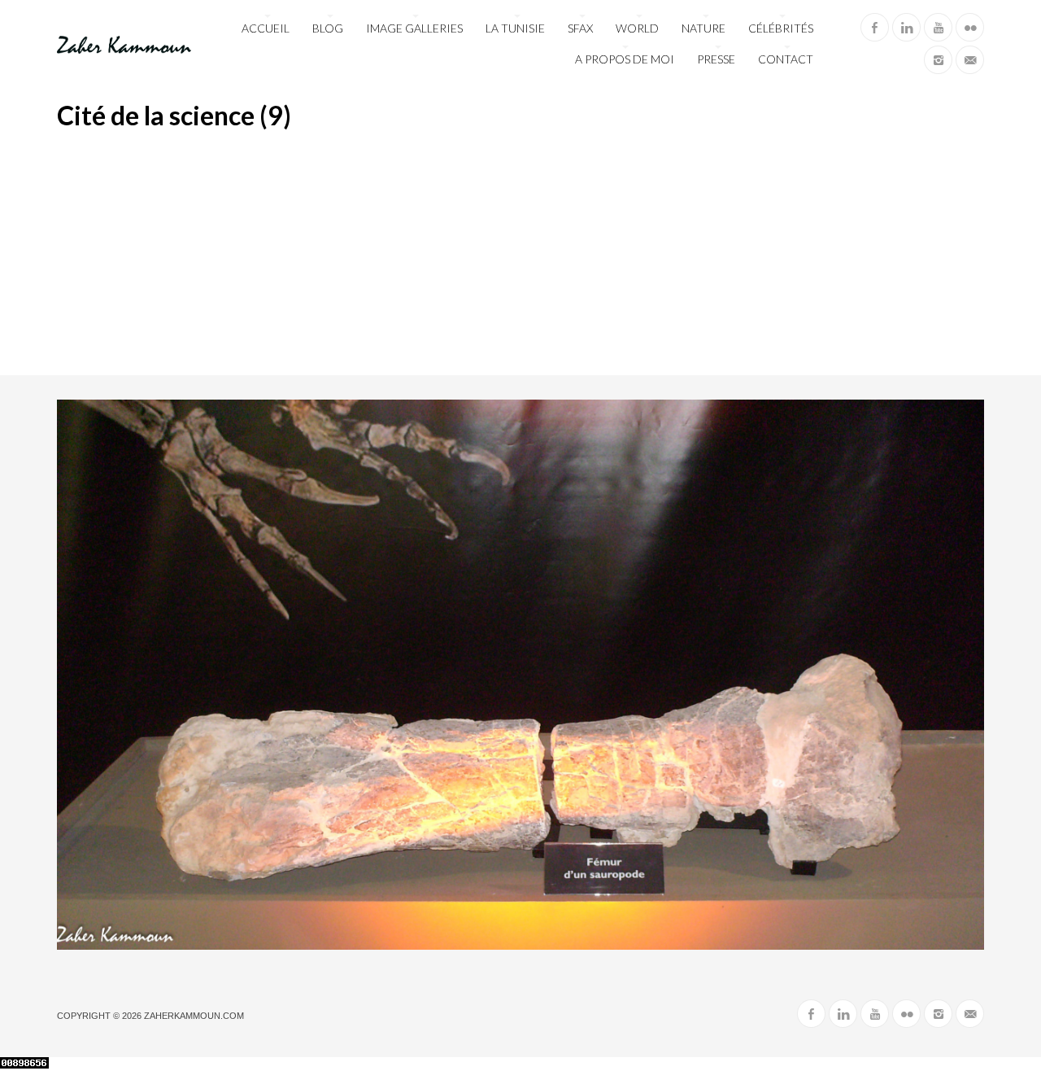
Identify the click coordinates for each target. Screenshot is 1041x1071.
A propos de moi (624, 59)
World (637, 28)
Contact (785, 59)
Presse (716, 59)
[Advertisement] (520, 253)
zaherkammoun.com (194, 1016)
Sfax (580, 28)
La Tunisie (515, 28)
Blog (327, 28)
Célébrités (780, 28)
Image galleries (414, 28)
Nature (703, 28)
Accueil (266, 28)
